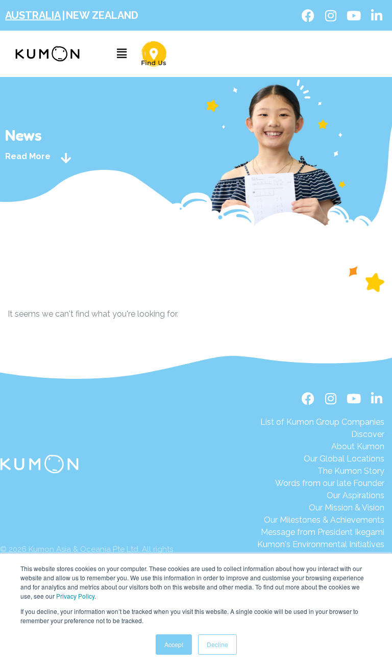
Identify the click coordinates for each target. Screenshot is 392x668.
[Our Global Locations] (322, 459)
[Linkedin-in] (376, 15)
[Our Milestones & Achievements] (321, 520)
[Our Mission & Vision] (322, 508)
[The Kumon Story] (322, 471)
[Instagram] (331, 15)
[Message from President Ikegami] (321, 532)
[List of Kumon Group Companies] (322, 422)
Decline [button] (217, 644)
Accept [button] (173, 644)
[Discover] (322, 434)
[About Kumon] (322, 447)
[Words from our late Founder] (322, 483)
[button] (121, 53)
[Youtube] (354, 15)
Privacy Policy (75, 596)
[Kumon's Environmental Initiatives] (321, 544)
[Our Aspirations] (322, 496)
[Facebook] (308, 15)
